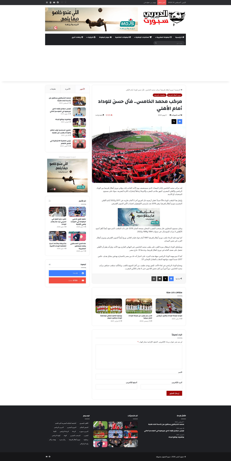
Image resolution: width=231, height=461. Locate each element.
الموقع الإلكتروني (131, 382)
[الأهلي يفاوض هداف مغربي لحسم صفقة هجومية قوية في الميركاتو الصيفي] (100, 434)
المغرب (86, 435)
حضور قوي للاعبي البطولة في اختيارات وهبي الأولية (78, 222)
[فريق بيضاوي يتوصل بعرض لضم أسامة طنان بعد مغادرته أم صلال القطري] (131, 434)
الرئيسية (178, 37)
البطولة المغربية (163, 37)
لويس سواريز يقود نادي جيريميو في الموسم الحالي (60, 110)
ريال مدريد (62, 439)
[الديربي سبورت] (163, 18)
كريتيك (90, 37)
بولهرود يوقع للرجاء (63, 119)
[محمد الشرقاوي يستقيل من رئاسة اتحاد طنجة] (79, 101)
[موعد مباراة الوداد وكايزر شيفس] (169, 305)
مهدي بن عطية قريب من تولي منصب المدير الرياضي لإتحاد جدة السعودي (131, 2)
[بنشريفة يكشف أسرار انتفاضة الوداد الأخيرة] (57, 236)
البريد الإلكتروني (177, 382)
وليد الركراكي (84, 444)
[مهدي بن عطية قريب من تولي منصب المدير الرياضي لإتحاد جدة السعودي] (100, 425)
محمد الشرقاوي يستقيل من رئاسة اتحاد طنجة (60, 99)
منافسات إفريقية (159, 95)
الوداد (65, 435)
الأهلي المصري (84, 423)
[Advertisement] (115, 63)
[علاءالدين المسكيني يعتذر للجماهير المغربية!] (77, 236)
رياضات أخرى (76, 37)
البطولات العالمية (122, 37)
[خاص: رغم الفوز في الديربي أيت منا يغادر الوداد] (57, 212)
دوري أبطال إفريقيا (167, 90)
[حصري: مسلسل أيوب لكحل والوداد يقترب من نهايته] (79, 133)
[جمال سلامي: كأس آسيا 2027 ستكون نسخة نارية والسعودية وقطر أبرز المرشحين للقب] (115, 443)
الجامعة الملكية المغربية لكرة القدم (65, 423)
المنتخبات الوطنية (143, 37)
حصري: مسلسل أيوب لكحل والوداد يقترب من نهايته (60, 131)
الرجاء (74, 431)
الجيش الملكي (84, 427)
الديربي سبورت (83, 431)
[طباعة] (153, 278)
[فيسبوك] (179, 121)
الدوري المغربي (71, 427)
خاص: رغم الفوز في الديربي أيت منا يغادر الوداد (58, 222)
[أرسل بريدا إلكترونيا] (170, 115)
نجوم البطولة (104, 37)
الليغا (54, 431)
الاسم (180, 372)
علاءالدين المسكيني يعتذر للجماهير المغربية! (78, 246)
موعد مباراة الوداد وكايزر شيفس (169, 315)
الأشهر (82, 89)
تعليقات (53, 89)
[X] (174, 121)
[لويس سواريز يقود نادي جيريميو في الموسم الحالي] (79, 111)
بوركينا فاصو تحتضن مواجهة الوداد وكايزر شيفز (111, 317)
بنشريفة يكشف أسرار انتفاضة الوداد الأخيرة (57, 245)
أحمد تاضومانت (175, 115)
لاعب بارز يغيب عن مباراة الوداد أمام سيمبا (140, 317)
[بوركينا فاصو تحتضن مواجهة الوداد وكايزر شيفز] (109, 305)
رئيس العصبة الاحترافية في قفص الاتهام (60, 142)
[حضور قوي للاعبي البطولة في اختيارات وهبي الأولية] (77, 212)
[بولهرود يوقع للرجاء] (79, 122)
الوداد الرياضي (56, 435)
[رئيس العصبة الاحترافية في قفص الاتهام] (79, 143)
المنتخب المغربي (75, 435)
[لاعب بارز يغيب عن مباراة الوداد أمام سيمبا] (139, 305)
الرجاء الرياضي (64, 431)
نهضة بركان (52, 439)
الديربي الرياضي (59, 427)
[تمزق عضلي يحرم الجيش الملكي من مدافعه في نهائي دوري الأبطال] (131, 424)
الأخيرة (67, 89)
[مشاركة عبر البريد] (159, 278)
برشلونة (86, 439)
